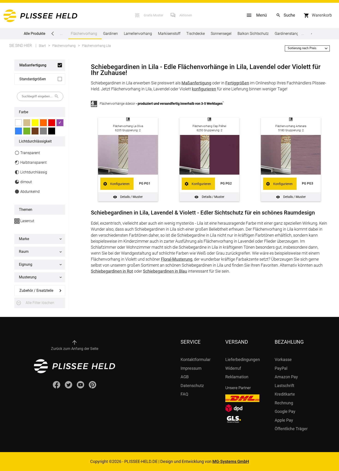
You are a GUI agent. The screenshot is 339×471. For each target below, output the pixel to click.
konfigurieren (204, 88)
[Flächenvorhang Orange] (43, 122)
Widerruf (233, 368)
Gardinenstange (287, 33)
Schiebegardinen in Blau (165, 271)
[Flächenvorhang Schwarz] (51, 131)
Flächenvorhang (84, 33)
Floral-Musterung (176, 259)
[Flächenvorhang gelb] (35, 122)
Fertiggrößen (237, 82)
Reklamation (236, 376)
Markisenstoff (169, 33)
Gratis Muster (153, 15)
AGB (185, 376)
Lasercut (27, 221)
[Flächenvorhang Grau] (43, 131)
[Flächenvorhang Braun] (35, 131)
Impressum (191, 368)
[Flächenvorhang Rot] (51, 122)
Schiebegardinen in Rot (112, 271)
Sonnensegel (221, 33)
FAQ (184, 394)
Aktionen (185, 15)
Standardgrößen (32, 79)
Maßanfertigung (32, 65)
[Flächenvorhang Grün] (26, 131)
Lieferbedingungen (242, 359)
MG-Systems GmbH (230, 461)
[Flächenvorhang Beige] (26, 122)
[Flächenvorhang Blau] (18, 131)
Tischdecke (195, 33)
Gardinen (110, 33)
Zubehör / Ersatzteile (36, 290)
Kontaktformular (196, 359)
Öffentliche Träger (291, 428)
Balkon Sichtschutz (253, 33)
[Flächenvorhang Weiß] (18, 122)
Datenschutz (192, 385)
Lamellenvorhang (138, 33)
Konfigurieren (120, 184)
